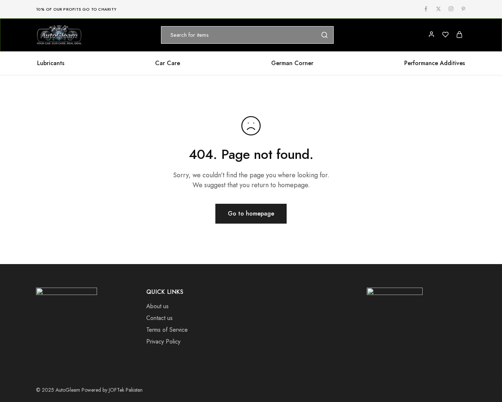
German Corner (292, 63)
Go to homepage (251, 213)
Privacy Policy (163, 341)
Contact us (159, 318)
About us (157, 306)
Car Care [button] (167, 63)
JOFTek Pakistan (126, 390)
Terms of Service (167, 329)
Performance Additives (434, 63)
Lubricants (50, 63)
